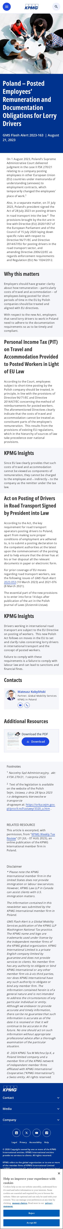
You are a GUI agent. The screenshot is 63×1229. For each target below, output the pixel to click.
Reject (32, 1213)
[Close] (59, 1173)
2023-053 (10, 582)
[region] (31, 1199)
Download (38, 741)
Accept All (31, 1222)
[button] (20, 705)
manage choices (19, 1203)
